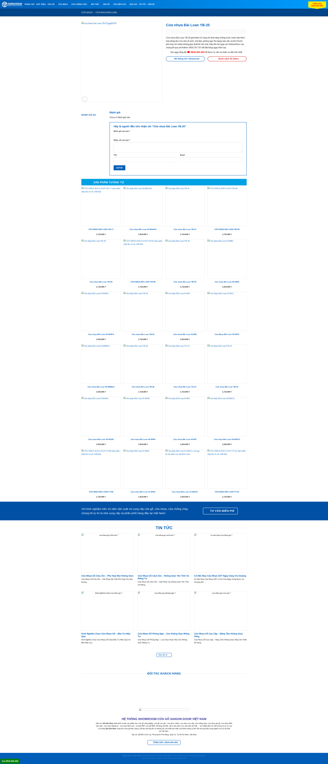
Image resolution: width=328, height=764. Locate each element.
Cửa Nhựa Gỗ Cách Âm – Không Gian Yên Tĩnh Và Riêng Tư (163, 577)
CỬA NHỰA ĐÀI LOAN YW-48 (226, 229)
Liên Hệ (151, 4)
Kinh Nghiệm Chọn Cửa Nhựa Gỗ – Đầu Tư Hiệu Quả (105, 635)
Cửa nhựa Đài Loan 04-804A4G (143, 229)
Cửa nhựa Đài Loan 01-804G (143, 492)
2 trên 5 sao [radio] (129, 135)
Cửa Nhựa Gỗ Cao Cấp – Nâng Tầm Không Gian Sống (218, 635)
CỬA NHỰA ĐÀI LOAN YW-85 (143, 282)
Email (182, 155)
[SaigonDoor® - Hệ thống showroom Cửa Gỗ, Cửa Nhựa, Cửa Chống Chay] (12, 4)
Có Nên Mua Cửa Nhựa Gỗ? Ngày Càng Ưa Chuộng (220, 576)
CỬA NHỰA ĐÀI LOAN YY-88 (101, 492)
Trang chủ (29, 4)
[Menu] (157, 4)
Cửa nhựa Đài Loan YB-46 (143, 387)
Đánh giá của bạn (122, 131)
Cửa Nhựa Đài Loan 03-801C (227, 334)
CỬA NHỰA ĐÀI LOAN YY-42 (227, 492)
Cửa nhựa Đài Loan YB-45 (185, 282)
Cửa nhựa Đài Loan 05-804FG (101, 334)
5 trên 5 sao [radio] (175, 135)
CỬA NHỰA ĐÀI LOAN (106, 12)
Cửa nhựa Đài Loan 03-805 (185, 334)
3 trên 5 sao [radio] (143, 135)
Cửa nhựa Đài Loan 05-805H (143, 439)
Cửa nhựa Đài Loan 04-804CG (227, 439)
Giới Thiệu (41, 4)
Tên (115, 155)
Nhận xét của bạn (122, 140)
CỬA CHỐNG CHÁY (79, 4)
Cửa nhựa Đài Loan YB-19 (227, 387)
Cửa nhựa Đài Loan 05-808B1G (101, 387)
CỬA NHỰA (63, 4)
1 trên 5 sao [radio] (117, 135)
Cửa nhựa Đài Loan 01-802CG (185, 492)
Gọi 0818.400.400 (10, 761)
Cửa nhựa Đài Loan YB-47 (185, 229)
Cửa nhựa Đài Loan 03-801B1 (101, 439)
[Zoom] (84, 99)
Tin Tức (142, 4)
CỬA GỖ (51, 4)
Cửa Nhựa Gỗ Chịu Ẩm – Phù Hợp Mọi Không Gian (107, 576)
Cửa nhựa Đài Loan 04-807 (185, 439)
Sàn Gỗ (106, 4)
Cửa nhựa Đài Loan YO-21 (185, 387)
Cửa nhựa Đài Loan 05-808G (227, 282)
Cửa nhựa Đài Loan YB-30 (143, 334)
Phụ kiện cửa (119, 4)
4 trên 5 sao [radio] (158, 135)
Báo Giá (133, 4)
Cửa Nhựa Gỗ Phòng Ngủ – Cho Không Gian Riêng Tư (163, 635)
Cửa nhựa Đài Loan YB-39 (101, 282)
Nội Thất (95, 4)
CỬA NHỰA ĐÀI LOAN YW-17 (101, 229)
